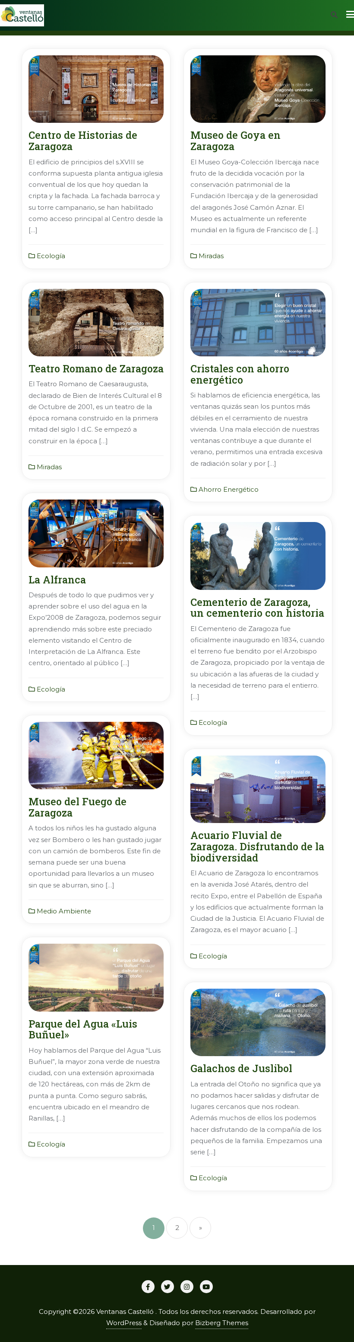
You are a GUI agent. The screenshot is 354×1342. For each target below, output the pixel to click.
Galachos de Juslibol (241, 1068)
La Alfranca (57, 579)
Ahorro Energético (228, 489)
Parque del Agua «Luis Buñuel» (82, 1029)
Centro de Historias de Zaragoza (82, 140)
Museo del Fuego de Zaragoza (77, 806)
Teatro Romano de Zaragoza (96, 368)
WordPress (124, 1323)
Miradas (210, 256)
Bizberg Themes (221, 1323)
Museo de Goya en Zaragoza (235, 140)
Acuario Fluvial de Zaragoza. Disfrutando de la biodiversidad (257, 846)
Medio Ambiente (63, 911)
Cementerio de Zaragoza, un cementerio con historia (257, 607)
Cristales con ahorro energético (239, 374)
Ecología (50, 256)
